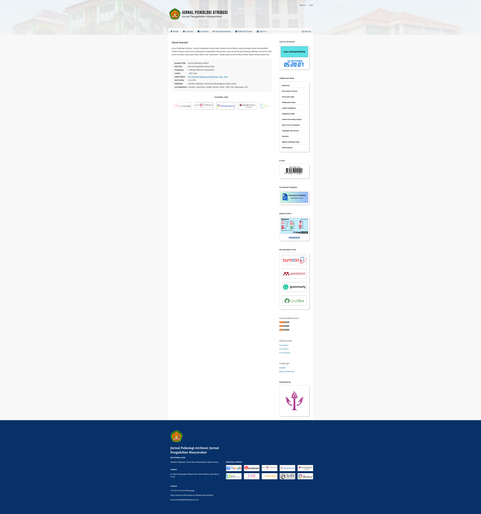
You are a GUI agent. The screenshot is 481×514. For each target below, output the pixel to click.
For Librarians (284, 353)
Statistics (285, 136)
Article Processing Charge (291, 119)
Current (189, 31)
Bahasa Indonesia (286, 371)
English (282, 367)
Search (307, 31)
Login (311, 5)
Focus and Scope (288, 97)
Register (302, 5)
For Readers (284, 345)
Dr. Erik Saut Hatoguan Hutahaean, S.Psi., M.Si (208, 77)
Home (175, 31)
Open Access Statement (291, 125)
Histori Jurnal (287, 148)
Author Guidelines (289, 108)
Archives (204, 31)
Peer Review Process (289, 91)
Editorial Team (244, 31)
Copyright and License (290, 131)
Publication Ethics (289, 102)
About (262, 31)
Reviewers (286, 85)
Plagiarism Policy (288, 114)
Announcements (223, 31)
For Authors (284, 349)
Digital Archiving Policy (291, 142)
